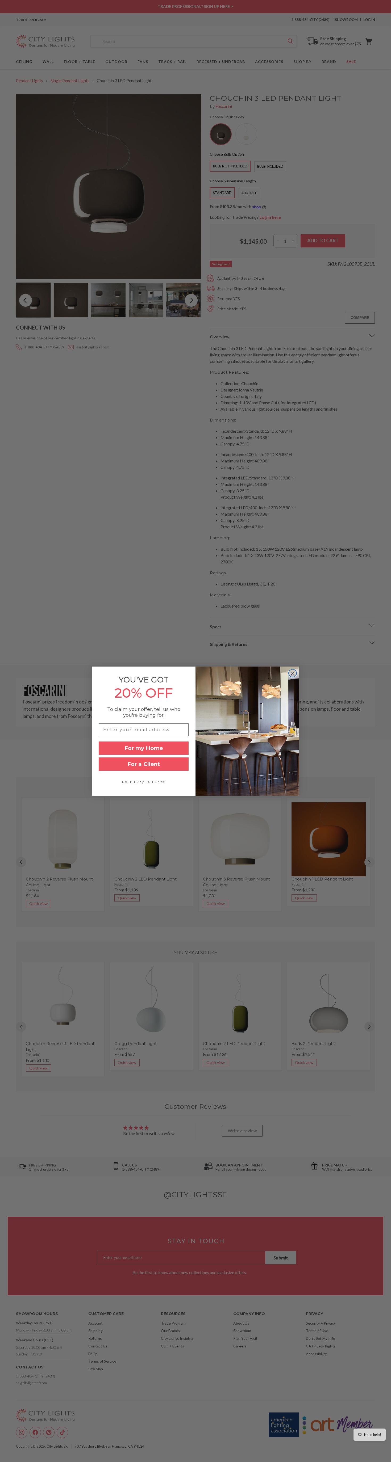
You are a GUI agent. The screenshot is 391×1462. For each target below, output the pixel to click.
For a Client (143, 764)
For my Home (143, 748)
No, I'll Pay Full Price (143, 782)
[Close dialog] (293, 673)
